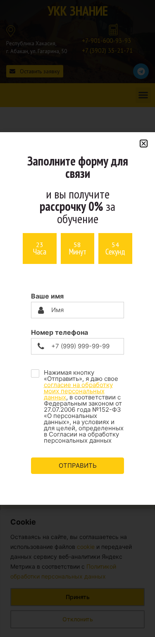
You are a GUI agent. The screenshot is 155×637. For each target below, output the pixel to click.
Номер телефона (59, 332)
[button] (144, 143)
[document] (77, 318)
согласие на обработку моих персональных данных (78, 391)
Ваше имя (47, 296)
